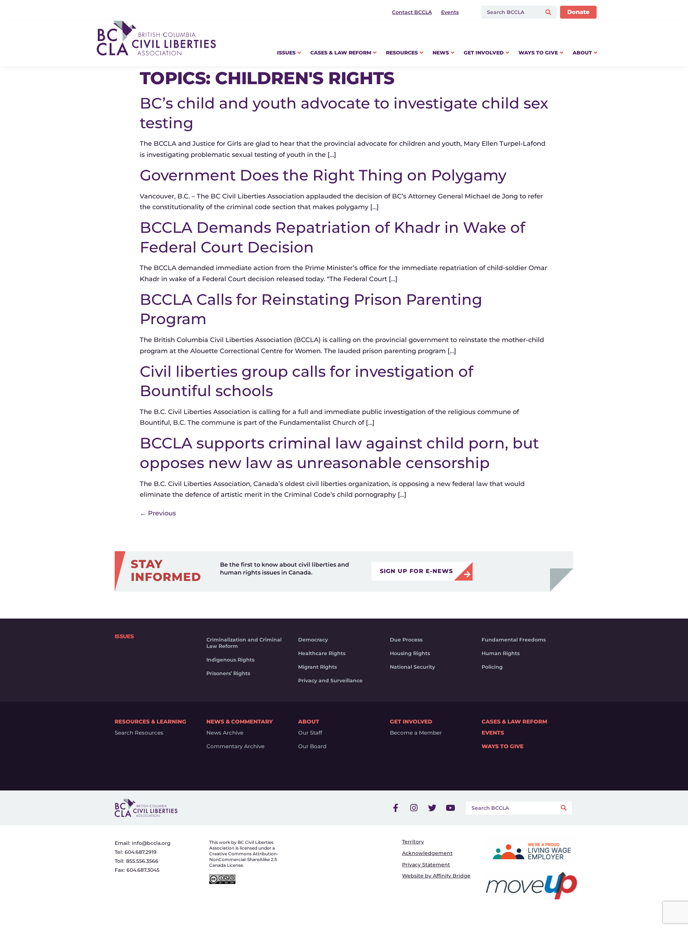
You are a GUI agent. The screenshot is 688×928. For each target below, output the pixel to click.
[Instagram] (414, 808)
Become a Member (416, 733)
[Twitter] (432, 808)
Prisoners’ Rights (228, 673)
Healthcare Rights (321, 653)
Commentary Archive (235, 746)
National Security (412, 667)
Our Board (312, 746)
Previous (158, 513)
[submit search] (549, 12)
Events (493, 733)
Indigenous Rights (230, 660)
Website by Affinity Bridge (436, 875)
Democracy (313, 639)
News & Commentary (239, 721)
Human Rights (501, 653)
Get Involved (411, 721)
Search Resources (139, 733)
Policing (492, 667)
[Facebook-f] (395, 808)
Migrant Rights (317, 667)
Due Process (406, 639)
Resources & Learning (150, 721)
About (308, 721)
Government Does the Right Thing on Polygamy (323, 175)
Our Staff (310, 733)
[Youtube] (450, 808)
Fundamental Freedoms (514, 639)
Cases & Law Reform (514, 721)
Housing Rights (410, 653)
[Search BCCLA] (509, 12)
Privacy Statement (426, 864)
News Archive (224, 733)
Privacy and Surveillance (330, 680)
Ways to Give (503, 746)
